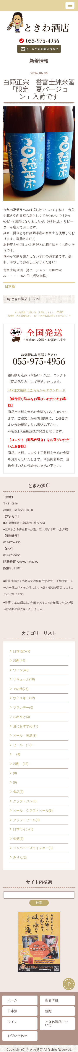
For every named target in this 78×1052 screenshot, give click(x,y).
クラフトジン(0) (24, 801)
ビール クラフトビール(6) (33, 810)
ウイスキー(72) (24, 698)
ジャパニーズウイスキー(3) (33, 848)
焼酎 (48, 1011)
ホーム (12, 1000)
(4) (16, 754)
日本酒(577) (21, 651)
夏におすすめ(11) (25, 726)
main (60, 312)
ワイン (12, 1022)
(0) (15, 773)
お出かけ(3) (21, 717)
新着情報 (51, 1000)
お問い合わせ (17, 1036)
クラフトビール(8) (26, 820)
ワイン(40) (20, 670)
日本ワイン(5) (23, 829)
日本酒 (10, 286)
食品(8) (18, 792)
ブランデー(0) (23, 708)
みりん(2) (20, 857)
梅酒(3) (18, 839)
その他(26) (20, 689)
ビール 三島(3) (24, 736)
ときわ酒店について (56, 1023)
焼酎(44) (19, 661)
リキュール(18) (24, 679)
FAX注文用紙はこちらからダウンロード (36, 390)
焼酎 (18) (20, 764)
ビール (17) (22, 745)
